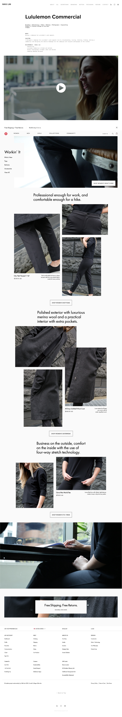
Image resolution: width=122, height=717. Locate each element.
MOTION (81, 4)
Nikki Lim (6, 4)
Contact (105, 4)
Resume (97, 4)
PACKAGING (89, 4)
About (52, 4)
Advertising (65, 4)
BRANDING (74, 4)
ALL (57, 4)
